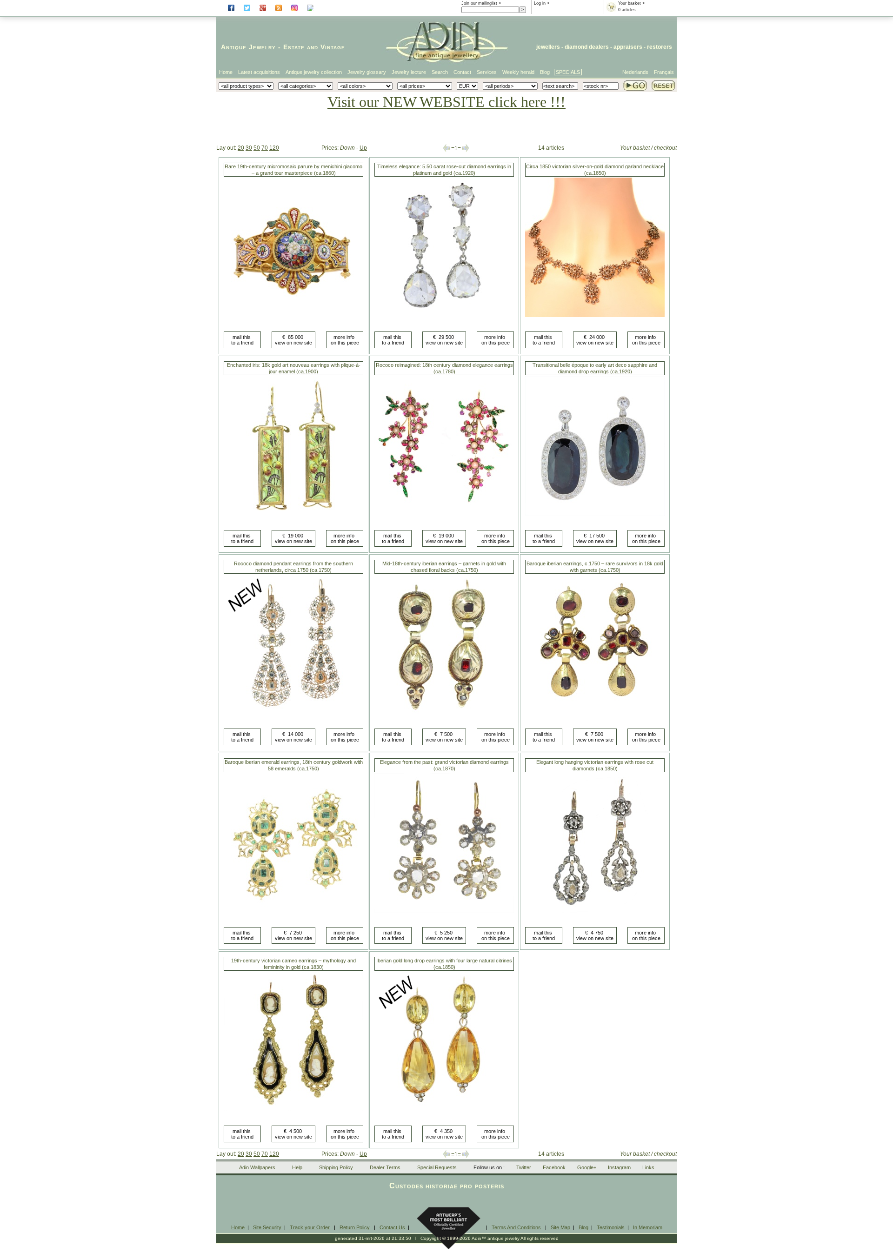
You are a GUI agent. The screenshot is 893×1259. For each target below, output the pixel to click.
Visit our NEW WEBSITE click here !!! (446, 101)
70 (264, 148)
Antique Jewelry (248, 47)
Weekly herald (518, 72)
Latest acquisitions (259, 72)
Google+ (586, 1167)
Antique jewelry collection (314, 72)
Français (664, 72)
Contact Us (392, 1227)
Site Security (267, 1227)
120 (274, 148)
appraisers (627, 47)
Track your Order (310, 1227)
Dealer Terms (385, 1167)
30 (249, 148)
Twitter (523, 1167)
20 (241, 148)
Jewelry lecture (409, 72)
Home (226, 72)
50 (256, 148)
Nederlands (635, 72)
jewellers (548, 47)
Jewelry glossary (366, 72)
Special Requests (437, 1167)
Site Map (560, 1227)
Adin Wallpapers (257, 1167)
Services (487, 72)
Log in (540, 3)
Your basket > (631, 3)
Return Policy (355, 1227)
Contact (462, 72)
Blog (545, 72)
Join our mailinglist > (481, 3)
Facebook (554, 1167)
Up (363, 148)
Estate (294, 47)
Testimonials (611, 1227)
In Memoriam (647, 1227)
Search (440, 72)
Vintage (332, 47)
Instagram (619, 1167)
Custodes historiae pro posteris (446, 1186)
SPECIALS (568, 72)
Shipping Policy (336, 1167)
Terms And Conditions (516, 1227)
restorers (659, 47)
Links (648, 1167)
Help (297, 1167)
